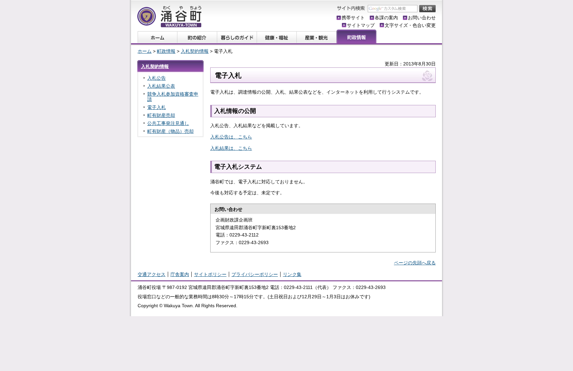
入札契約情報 (195, 51)
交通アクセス (151, 274)
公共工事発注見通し (168, 123)
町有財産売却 (161, 115)
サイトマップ (361, 25)
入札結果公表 (161, 86)
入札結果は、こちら (231, 148)
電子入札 (156, 107)
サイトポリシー (210, 274)
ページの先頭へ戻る (415, 262)
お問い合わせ (422, 17)
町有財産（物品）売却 (170, 131)
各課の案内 (386, 17)
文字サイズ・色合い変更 (410, 25)
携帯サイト (353, 17)
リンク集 (292, 274)
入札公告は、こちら (231, 136)
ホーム (145, 51)
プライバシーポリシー (254, 274)
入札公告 (156, 78)
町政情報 (166, 51)
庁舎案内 (179, 274)
